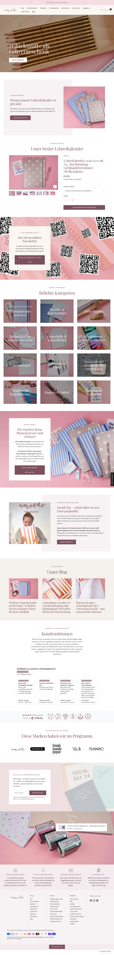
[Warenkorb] (109, 10)
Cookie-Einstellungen (56, 911)
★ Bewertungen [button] (112, 479)
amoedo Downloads (76, 909)
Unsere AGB (53, 909)
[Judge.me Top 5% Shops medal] (80, 716)
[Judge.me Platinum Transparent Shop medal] (58, 716)
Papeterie (43, 8)
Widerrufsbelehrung (56, 919)
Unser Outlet (74, 911)
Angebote (86, 8)
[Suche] (102, 10)
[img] (58, 672)
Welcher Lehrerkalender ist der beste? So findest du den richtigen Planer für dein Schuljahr (23, 607)
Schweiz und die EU (10, 885)
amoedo (66, 156)
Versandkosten (54, 901)
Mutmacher (65, 8)
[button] (13, 691)
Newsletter (73, 919)
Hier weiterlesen (20, 118)
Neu (22, 8)
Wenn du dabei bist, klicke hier (30, 260)
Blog (33, 12)
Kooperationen (54, 906)
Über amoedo (74, 899)
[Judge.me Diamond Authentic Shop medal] (50, 716)
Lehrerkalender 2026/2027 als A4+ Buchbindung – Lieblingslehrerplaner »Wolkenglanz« (83, 165)
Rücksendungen (55, 904)
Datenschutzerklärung (26, 799)
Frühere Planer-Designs (77, 916)
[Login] (106, 10)
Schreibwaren (54, 8)
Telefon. (71, 885)
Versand (78, 179)
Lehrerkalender (32, 8)
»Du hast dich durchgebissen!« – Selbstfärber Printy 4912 (86, 826)
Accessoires (76, 8)
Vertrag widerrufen (55, 921)
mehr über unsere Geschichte (29, 470)
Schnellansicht (78, 829)
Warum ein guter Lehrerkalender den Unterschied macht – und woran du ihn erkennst (90, 607)
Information (25, 12)
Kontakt (72, 924)
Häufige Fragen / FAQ (56, 899)
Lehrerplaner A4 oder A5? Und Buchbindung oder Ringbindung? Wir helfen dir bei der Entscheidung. (56, 607)
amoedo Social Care (76, 914)
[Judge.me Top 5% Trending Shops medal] (88, 716)
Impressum (53, 914)
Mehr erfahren (66, 542)
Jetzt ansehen (57, 50)
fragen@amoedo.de (67, 880)
